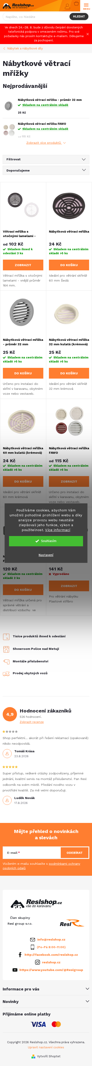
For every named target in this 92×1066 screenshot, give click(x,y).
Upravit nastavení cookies (46, 1047)
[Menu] (86, 6)
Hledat (79, 16)
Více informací (57, 530)
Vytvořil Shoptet (49, 1056)
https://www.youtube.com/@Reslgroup (51, 970)
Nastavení (46, 555)
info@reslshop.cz (51, 939)
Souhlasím (48, 541)
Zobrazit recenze (32, 722)
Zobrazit (23, 265)
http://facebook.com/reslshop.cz (51, 954)
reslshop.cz (51, 962)
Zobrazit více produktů (44, 142)
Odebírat (75, 852)
